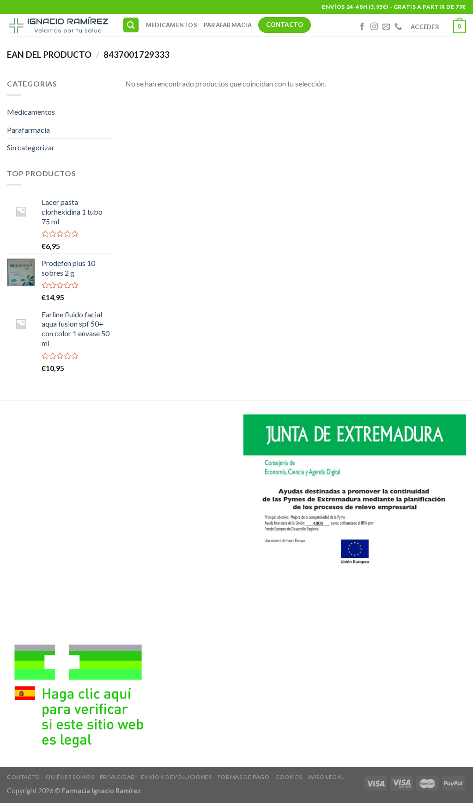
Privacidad (117, 776)
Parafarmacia (228, 25)
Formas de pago (244, 776)
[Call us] (398, 27)
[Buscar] (131, 25)
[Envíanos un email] (386, 27)
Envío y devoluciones (176, 776)
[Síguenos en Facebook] (362, 27)
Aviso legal (326, 776)
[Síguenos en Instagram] (374, 27)
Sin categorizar (31, 147)
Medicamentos (171, 25)
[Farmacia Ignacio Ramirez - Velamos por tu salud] (58, 25)
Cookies (288, 776)
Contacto (23, 776)
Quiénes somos (70, 776)
